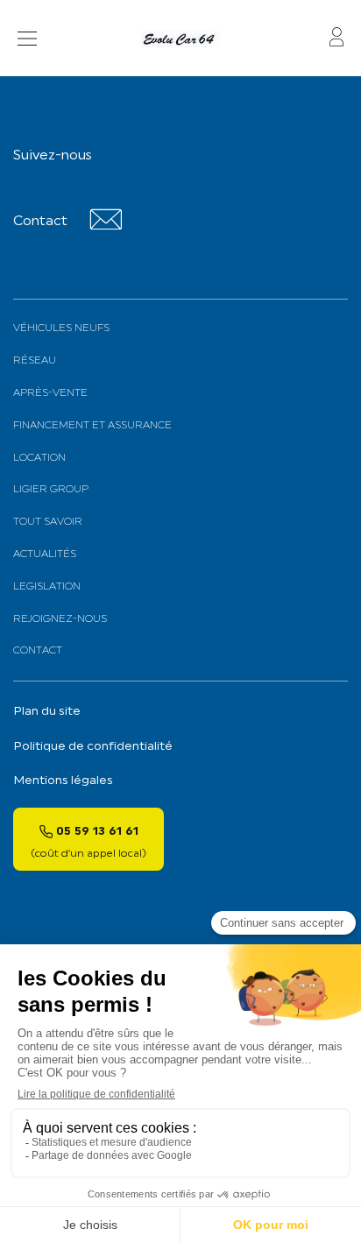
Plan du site (47, 711)
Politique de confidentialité (93, 746)
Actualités (44, 554)
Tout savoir (47, 522)
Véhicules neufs (61, 328)
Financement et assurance (92, 425)
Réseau (34, 361)
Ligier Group (50, 489)
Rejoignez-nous (60, 619)
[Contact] (105, 226)
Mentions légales (63, 780)
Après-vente (50, 393)
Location (39, 458)
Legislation (47, 587)
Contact (37, 651)
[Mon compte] (336, 38)
